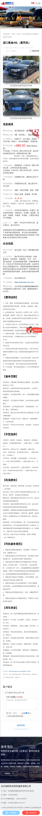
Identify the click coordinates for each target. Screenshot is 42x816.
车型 (18, 34)
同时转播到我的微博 (15, 716)
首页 (13, 34)
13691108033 (13, 795)
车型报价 (12, 813)
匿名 (29, 713)
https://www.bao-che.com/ (24, 282)
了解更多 (8, 773)
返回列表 (34, 51)
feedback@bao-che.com (16, 803)
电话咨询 (32, 813)
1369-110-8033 (21, 799)
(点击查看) (19, 697)
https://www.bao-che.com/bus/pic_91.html (20, 671)
